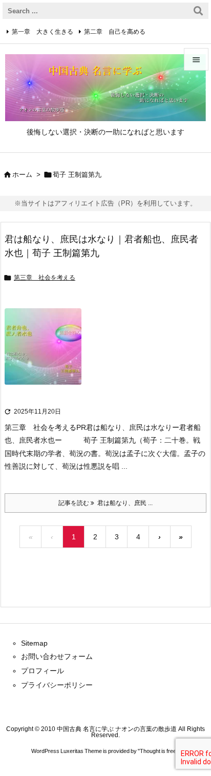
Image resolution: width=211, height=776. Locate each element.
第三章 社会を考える (44, 277)
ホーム (22, 174)
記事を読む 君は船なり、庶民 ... (105, 503)
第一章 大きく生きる (42, 31)
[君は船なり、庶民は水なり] (43, 354)
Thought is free (158, 751)
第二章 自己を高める (114, 31)
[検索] (198, 11)
